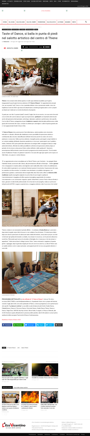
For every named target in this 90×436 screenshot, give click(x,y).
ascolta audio (23, 47)
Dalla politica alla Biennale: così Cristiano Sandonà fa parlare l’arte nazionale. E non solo (49, 406)
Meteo (51, 1)
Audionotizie (5, 3)
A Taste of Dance (11, 347)
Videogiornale (74, 1)
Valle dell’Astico (51, 22)
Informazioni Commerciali (72, 434)
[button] (86, 22)
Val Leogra (12, 22)
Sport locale (26, 1)
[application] (36, 47)
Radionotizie (35, 375)
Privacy (83, 434)
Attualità (10, 1)
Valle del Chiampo (31, 22)
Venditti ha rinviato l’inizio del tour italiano (45, 377)
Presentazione (32, 434)
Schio (3, 402)
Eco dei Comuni (15, 29)
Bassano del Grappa (7, 375)
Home (3, 27)
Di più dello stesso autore (21, 387)
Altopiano (60, 22)
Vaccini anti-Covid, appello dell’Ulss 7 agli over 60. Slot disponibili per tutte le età (15, 378)
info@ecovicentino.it (72, 429)
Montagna (45, 1)
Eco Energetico (66, 1)
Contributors (55, 434)
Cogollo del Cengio (45, 402)
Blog (55, 1)
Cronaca (4, 1)
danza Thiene (24, 347)
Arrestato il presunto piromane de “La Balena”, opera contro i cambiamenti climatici (29, 406)
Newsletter (40, 434)
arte (18, 347)
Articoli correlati (7, 387)
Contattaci (62, 434)
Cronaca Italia (25, 402)
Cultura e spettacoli (36, 1)
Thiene (8, 27)
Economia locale (18, 1)
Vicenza (5, 22)
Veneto (74, 22)
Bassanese (67, 22)
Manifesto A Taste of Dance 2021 (11, 319)
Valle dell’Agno (20, 22)
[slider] (47, 46)
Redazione (6, 41)
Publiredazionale (29, 29)
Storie (59, 1)
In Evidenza (22, 29)
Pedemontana (41, 22)
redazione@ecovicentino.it (75, 428)
